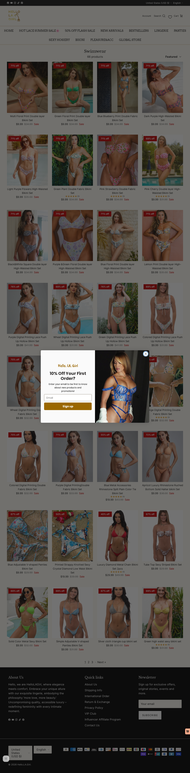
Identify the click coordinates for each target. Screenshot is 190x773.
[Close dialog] (145, 353)
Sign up (68, 406)
